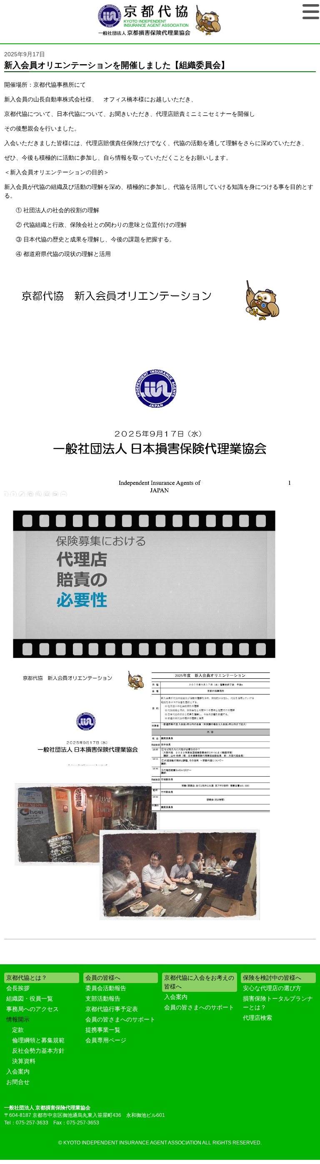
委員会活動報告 (105, 988)
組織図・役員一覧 (29, 998)
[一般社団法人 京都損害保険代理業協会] (160, 20)
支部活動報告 (102, 998)
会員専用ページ (105, 1040)
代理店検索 (257, 1017)
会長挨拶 (18, 988)
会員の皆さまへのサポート (120, 1019)
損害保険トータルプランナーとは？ (278, 1003)
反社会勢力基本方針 (38, 1050)
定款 (18, 1029)
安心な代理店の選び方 (272, 988)
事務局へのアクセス (32, 1009)
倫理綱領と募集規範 (38, 1040)
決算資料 (23, 1061)
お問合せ (18, 1082)
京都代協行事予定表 (111, 1009)
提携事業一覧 (102, 1029)
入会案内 (18, 1071)
